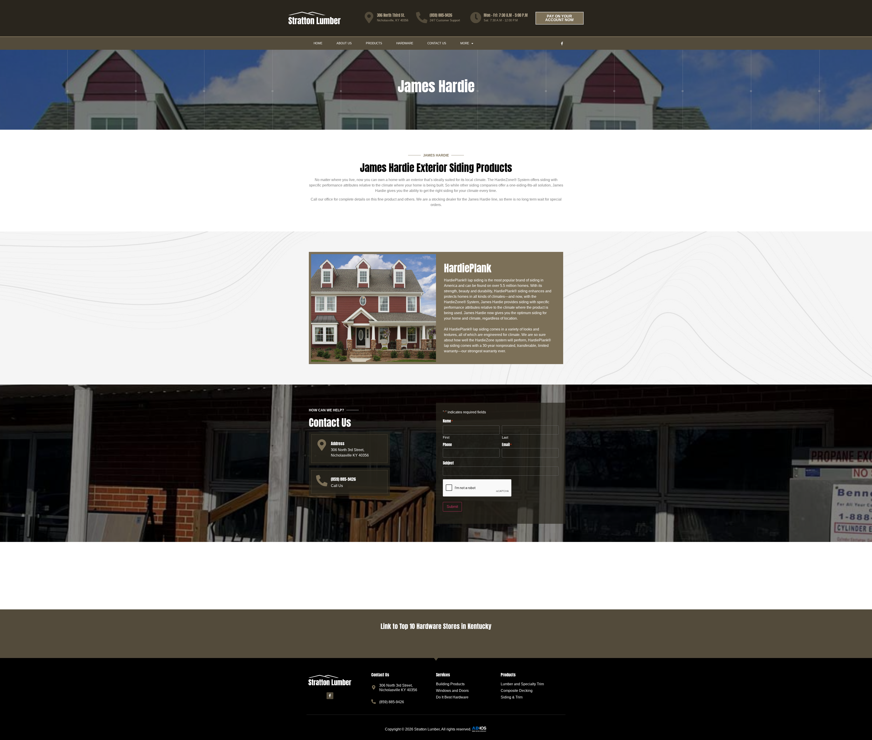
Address (337, 443)
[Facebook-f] (562, 43)
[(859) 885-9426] (421, 17)
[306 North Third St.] (369, 17)
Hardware (404, 43)
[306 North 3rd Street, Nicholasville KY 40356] (373, 687)
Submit (452, 507)
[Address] (321, 445)
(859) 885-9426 (441, 15)
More (464, 43)
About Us (344, 43)
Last (505, 437)
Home (318, 43)
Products (374, 43)
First (446, 437)
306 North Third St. (391, 15)
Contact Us (436, 43)
